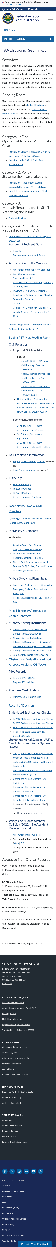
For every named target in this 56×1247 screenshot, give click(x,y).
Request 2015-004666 (24, 682)
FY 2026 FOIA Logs (22, 484)
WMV (16, 843)
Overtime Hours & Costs (25, 278)
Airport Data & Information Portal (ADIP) (19, 1008)
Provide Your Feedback (35, 1244)
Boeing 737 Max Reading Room (29, 337)
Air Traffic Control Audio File (27, 834)
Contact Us (7, 983)
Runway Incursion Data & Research (30, 255)
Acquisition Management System (25, 182)
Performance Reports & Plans (15, 1074)
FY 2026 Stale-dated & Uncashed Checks (33, 718)
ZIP (22, 843)
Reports (17, 250)
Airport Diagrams (9, 1052)
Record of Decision (21, 705)
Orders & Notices (17, 218)
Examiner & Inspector (11, 1063)
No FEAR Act (7, 1213)
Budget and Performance (13, 1191)
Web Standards (9, 1240)
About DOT (7, 1185)
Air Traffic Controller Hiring (13, 1103)
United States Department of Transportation (23, 9)
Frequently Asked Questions (14, 1142)
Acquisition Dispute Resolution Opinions (29, 151)
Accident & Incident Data (13, 1002)
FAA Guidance (8, 1069)
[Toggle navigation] (51, 19)
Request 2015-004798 (24, 678)
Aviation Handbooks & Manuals (15, 1058)
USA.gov (6, 1229)
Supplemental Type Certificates (16, 1024)
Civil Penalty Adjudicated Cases (24, 155)
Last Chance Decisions (24, 273)
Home (5, 30)
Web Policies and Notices (13, 1235)
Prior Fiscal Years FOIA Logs (27, 497)
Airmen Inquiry (8, 1120)
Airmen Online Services (12, 1125)
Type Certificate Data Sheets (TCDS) (18, 1030)
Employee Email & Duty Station (29, 461)
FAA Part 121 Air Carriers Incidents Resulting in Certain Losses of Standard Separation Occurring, (33, 295)
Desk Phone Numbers (24, 469)
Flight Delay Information (12, 1019)
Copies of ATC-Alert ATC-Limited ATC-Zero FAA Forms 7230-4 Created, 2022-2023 (32, 312)
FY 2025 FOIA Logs (22, 488)
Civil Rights (7, 1196)
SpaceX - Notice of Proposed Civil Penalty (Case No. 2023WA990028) (35, 365)
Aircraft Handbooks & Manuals (15, 1047)
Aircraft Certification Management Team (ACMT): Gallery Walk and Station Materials (33, 566)
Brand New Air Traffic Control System (18, 1092)
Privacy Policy (8, 1224)
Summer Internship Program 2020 (30, 654)
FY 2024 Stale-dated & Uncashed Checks (33, 727)
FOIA (13, 30)
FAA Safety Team (9, 1136)
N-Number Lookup (10, 1131)
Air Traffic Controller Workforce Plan (31, 269)
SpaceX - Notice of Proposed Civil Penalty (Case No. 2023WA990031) (35, 378)
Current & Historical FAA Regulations (27, 186)
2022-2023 (18, 303)
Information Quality (10, 1207)
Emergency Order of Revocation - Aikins (33, 584)
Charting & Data (9, 1013)
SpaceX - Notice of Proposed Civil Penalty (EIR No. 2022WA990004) (35, 390)
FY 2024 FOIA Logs (22, 492)
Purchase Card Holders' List (27, 696)
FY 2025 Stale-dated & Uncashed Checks (33, 723)
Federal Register (35, 105)
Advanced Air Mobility (11, 1097)
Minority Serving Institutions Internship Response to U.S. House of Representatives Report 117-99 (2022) (32, 642)
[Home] (21, 19)
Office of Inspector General (14, 1218)
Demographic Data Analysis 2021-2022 (32, 650)
